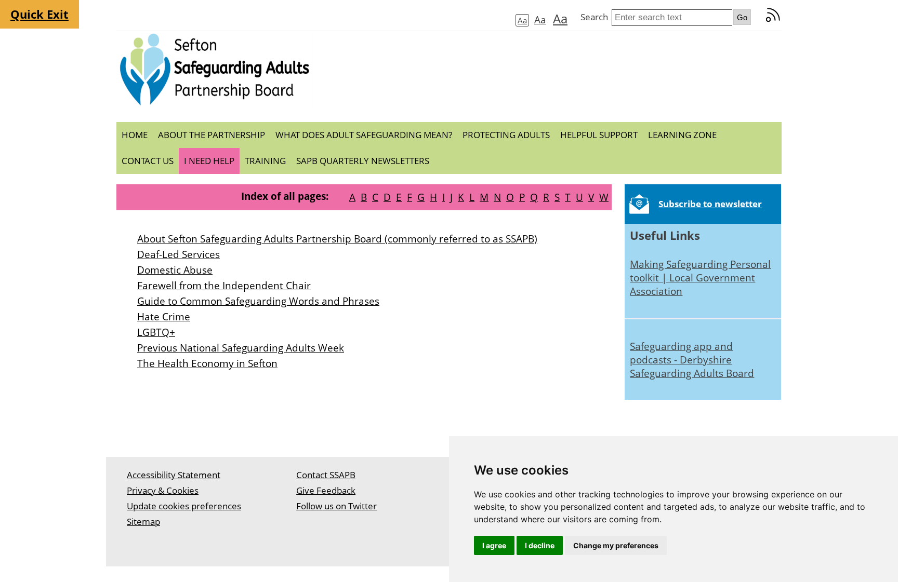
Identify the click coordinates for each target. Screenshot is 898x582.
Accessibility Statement (173, 475)
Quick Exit (39, 14)
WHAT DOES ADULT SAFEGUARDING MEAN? (363, 135)
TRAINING (265, 161)
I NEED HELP (209, 161)
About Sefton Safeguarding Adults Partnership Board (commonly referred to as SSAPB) (337, 238)
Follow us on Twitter (336, 506)
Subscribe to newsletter (710, 204)
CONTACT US (148, 161)
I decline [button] (539, 545)
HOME (135, 135)
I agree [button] (494, 545)
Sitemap (143, 521)
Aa (522, 20)
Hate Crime (163, 316)
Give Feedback (325, 490)
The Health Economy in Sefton (207, 363)
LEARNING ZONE (682, 135)
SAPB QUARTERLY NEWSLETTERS (362, 161)
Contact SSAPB (325, 475)
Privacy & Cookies (163, 490)
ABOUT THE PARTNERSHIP (211, 135)
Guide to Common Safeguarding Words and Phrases (258, 300)
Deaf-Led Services (178, 254)
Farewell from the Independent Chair (224, 285)
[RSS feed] (773, 19)
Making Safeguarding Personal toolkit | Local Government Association (700, 277)
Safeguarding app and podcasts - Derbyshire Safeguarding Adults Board (692, 360)
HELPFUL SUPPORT (599, 135)
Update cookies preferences (184, 506)
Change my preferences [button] (615, 545)
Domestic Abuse (175, 269)
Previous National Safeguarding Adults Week (240, 347)
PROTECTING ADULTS (506, 135)
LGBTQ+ (156, 332)
